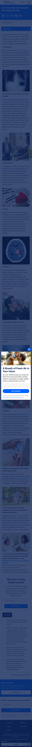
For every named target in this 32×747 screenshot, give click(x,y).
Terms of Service (16, 397)
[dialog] (16, 373)
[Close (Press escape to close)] (16, 350)
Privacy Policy (6, 397)
